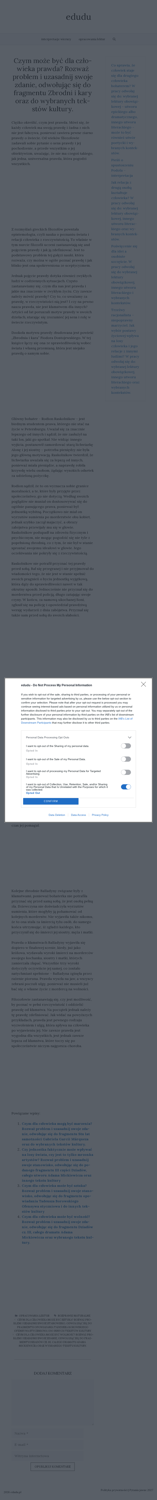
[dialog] (78, 750)
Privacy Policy (100, 814)
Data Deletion (57, 814)
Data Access (78, 814)
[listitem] (78, 737)
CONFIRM (51, 801)
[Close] (144, 685)
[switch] (126, 745)
